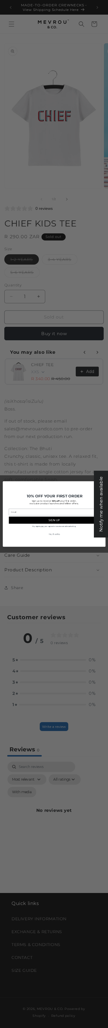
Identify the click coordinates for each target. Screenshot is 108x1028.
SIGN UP (54, 520)
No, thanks (54, 534)
